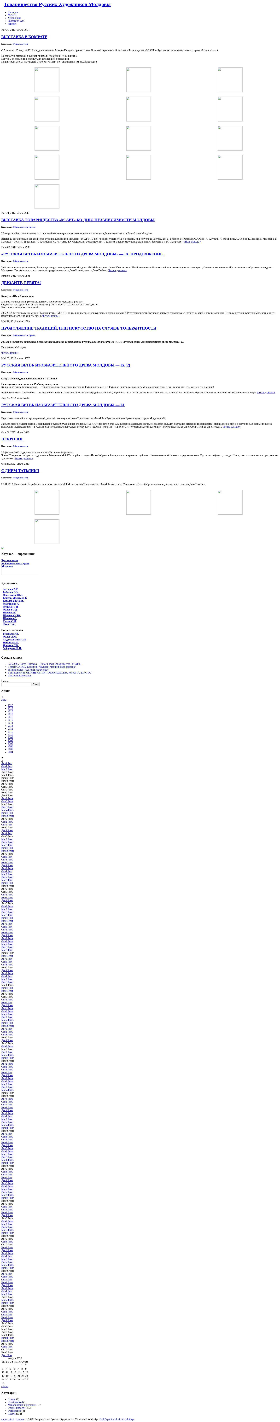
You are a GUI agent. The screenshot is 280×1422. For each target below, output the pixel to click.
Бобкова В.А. (10, 592)
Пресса (32, 227)
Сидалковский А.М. (14, 639)
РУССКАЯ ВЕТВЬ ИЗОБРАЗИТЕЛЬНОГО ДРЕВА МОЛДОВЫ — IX (63, 405)
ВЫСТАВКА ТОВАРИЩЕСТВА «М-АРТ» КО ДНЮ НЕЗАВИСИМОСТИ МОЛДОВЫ (78, 220)
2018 (10, 711)
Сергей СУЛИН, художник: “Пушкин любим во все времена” (42, 666)
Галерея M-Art (15, 20)
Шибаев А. (9, 612)
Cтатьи (12, 1399)
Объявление (14, 1410)
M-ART (12, 15)
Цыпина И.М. (11, 642)
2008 (10, 740)
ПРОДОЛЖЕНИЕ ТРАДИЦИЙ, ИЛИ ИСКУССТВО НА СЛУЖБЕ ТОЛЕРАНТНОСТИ (78, 328)
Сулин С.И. (9, 621)
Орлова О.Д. (10, 609)
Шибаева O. (10, 618)
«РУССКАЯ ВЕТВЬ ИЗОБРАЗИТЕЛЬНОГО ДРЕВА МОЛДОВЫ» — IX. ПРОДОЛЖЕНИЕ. (82, 254)
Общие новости (20, 44)
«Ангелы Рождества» (19, 675)
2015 (10, 720)
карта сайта (7, 1419)
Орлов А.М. (10, 636)
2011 (10, 731)
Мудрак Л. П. (10, 606)
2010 (10, 734)
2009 (10, 737)
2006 (10, 746)
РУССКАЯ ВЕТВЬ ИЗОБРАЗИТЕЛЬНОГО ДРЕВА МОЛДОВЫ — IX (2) (65, 365)
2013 (10, 725)
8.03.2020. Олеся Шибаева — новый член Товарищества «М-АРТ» (45, 663)
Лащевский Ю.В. (13, 595)
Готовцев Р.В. (11, 633)
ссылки (20, 1419)
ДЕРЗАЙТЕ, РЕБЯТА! (21, 283)
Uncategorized (15, 1402)
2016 (10, 717)
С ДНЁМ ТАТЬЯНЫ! (20, 471)
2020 (10, 705)
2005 (10, 749)
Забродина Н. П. (12, 648)
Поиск (4, 681)
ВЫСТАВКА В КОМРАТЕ (24, 37)
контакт (12, 23)
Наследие (13, 12)
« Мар (4, 1386)
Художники (14, 18)
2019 (10, 708)
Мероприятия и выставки (22, 1405)
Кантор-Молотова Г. (15, 598)
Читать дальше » (192, 241)
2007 (10, 743)
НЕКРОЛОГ (12, 439)
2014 (10, 722)
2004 (10, 752)
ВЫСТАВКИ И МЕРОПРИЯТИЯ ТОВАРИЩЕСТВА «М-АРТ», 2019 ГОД (49, 672)
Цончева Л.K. (11, 645)
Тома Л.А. (9, 624)
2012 (3, 699)
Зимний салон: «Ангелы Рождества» (28, 669)
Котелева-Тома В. (13, 600)
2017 (10, 714)
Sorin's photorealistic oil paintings (117, 1419)
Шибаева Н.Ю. (12, 615)
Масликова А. (11, 603)
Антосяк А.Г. (10, 589)
